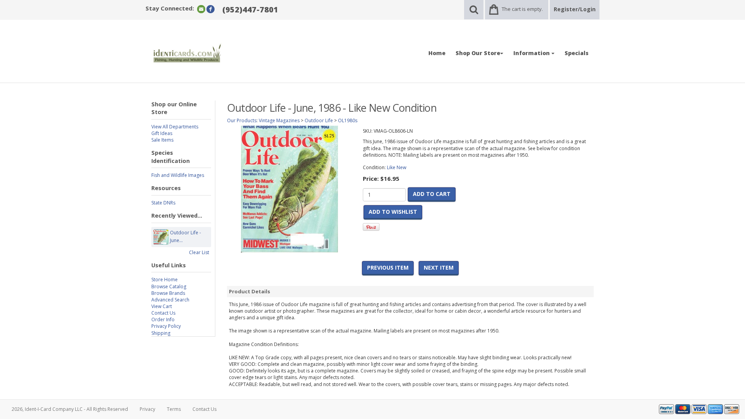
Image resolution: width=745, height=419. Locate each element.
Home (436, 53)
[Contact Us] (201, 8)
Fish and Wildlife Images (177, 175)
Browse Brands (168, 293)
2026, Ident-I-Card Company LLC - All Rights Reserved (70, 409)
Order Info (163, 319)
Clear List (199, 252)
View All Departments (174, 126)
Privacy (147, 409)
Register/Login (575, 9)
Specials (577, 53)
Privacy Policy (166, 326)
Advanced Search (170, 299)
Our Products (241, 120)
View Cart (161, 306)
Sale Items (162, 140)
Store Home (164, 279)
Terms (174, 409)
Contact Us (163, 313)
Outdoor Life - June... (185, 236)
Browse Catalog (168, 286)
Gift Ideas (161, 133)
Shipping (160, 333)
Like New (396, 167)
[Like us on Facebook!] (210, 8)
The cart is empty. (522, 8)
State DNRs (163, 202)
